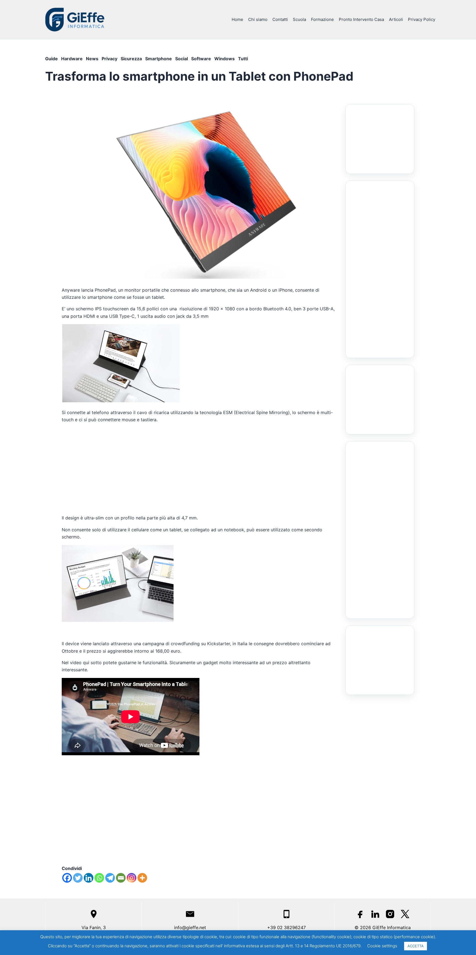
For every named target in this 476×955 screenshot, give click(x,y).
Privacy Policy (421, 19)
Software (201, 58)
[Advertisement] (199, 469)
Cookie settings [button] (382, 945)
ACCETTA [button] (415, 946)
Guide (51, 58)
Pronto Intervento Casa (361, 19)
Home (237, 19)
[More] (142, 878)
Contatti (280, 19)
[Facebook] (67, 878)
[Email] (121, 878)
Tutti (243, 58)
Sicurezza (131, 58)
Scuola (299, 19)
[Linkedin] (88, 878)
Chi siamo (257, 19)
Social (181, 58)
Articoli (396, 19)
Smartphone (158, 58)
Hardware (72, 58)
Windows (224, 58)
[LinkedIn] (375, 914)
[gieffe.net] (75, 19)
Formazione (322, 19)
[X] (405, 914)
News (92, 58)
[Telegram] (110, 878)
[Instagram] (131, 878)
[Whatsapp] (99, 878)
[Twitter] (78, 878)
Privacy (109, 58)
